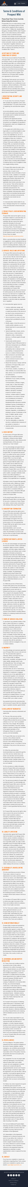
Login (19, 3)
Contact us (13, 1184)
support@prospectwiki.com (14, 1164)
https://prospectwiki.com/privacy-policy (13, 236)
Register (23, 3)
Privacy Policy (13, 1182)
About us (13, 1178)
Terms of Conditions (13, 1180)
